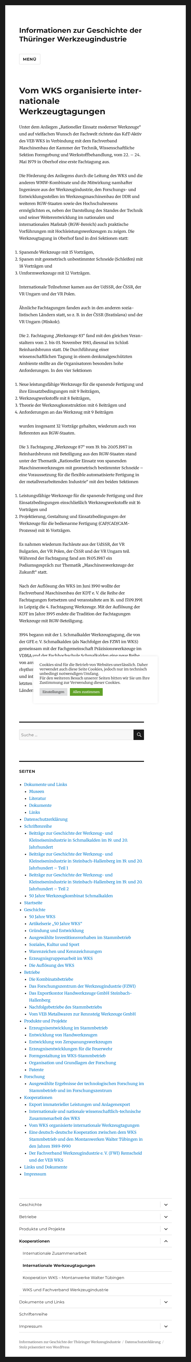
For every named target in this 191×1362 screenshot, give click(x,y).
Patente (36, 1069)
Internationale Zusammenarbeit (55, 1253)
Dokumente (40, 805)
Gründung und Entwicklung (56, 930)
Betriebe (32, 972)
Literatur (37, 798)
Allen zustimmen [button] (86, 692)
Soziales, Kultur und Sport (54, 944)
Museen (36, 791)
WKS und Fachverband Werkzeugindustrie (65, 1289)
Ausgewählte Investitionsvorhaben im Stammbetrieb (80, 937)
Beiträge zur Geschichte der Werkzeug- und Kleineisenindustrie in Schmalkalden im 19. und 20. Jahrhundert (78, 840)
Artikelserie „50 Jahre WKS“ (55, 923)
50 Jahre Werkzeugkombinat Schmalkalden (71, 895)
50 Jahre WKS (42, 916)
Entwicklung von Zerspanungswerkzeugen (70, 1041)
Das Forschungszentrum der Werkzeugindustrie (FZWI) (82, 986)
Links (34, 812)
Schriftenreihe (38, 826)
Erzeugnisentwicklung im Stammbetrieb (68, 1027)
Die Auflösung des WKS (51, 965)
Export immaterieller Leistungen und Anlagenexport (79, 1104)
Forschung (34, 1076)
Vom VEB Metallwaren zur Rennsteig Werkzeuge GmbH (82, 1014)
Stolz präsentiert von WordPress (44, 1347)
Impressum (35, 1173)
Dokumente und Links (45, 784)
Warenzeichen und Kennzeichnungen (65, 951)
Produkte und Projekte (45, 1020)
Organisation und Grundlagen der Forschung (72, 1062)
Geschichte (34, 909)
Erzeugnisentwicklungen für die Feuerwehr (70, 1048)
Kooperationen (38, 1097)
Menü (30, 59)
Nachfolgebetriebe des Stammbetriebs (65, 1007)
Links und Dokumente (45, 1167)
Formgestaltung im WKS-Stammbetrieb (67, 1055)
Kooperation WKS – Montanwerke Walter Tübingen (73, 1277)
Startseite (33, 902)
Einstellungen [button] (53, 692)
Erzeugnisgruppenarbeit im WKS (61, 958)
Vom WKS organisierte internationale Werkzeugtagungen (84, 1125)
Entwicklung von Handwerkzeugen (63, 1034)
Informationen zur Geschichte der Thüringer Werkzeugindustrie (80, 34)
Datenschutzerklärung (46, 819)
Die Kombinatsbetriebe (51, 979)
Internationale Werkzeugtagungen (59, 1265)
